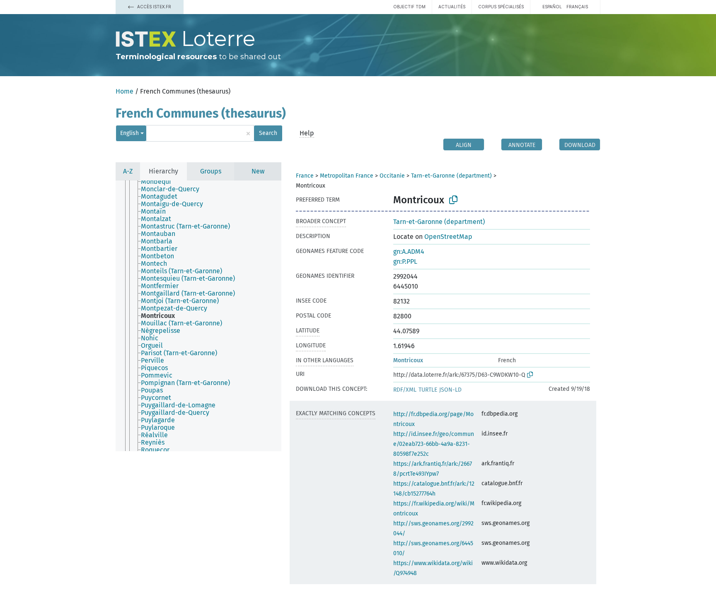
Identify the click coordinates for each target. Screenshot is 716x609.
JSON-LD (450, 389)
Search (268, 133)
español (552, 6)
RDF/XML (404, 389)
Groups (210, 171)
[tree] (198, 316)
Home (124, 91)
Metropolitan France (346, 175)
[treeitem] (159, 181)
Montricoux (408, 360)
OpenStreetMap (448, 237)
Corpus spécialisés (501, 6)
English (129, 133)
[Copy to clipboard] (453, 200)
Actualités (451, 6)
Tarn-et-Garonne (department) (451, 175)
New (258, 171)
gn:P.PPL (405, 261)
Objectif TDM (409, 6)
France (305, 175)
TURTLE (427, 389)
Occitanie (392, 175)
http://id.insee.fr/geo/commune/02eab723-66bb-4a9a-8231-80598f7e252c (433, 444)
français (577, 6)
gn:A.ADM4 (408, 251)
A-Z (128, 171)
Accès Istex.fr (153, 6)
